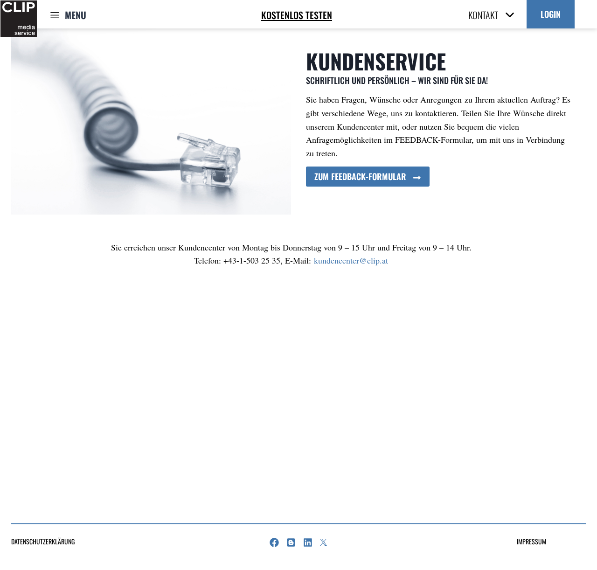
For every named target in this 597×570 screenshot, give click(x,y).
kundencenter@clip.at (351, 260)
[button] (551, 14)
